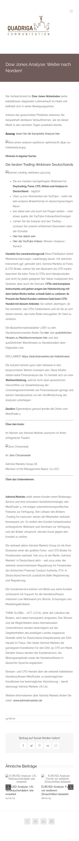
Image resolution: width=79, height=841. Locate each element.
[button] (8, 787)
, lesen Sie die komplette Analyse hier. (33, 133)
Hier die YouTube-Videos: (28, 241)
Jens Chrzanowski (19, 455)
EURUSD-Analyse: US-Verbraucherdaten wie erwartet (20, 790)
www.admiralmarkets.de (27, 700)
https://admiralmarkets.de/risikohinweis (46, 356)
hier (46, 332)
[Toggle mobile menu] (71, 11)
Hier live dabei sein (24, 236)
